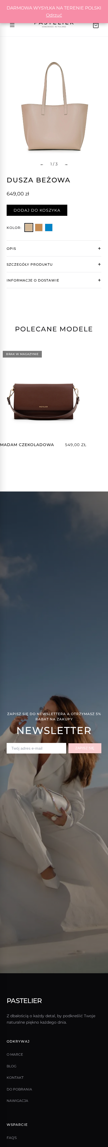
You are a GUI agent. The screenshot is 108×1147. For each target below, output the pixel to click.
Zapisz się (84, 748)
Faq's (12, 1138)
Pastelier (24, 1001)
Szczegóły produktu (30, 264)
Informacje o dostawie (33, 280)
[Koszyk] (95, 25)
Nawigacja (17, 1101)
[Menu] (12, 25)
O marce (15, 1054)
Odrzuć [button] (54, 15)
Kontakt (15, 1077)
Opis (11, 248)
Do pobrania (19, 1089)
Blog (11, 1066)
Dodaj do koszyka (37, 210)
